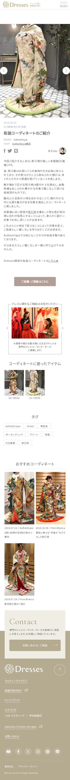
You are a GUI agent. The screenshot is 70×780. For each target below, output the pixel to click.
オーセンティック (14, 434)
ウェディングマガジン (16, 680)
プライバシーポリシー (28, 766)
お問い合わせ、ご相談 (35, 645)
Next (66, 71)
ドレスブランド (12, 700)
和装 (47, 434)
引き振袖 (10, 442)
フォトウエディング (14, 715)
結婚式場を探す (13, 690)
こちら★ (53, 261)
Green (30, 426)
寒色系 (44, 426)
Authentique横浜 (21, 143)
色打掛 (32, 212)
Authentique (20, 139)
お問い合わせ (12, 736)
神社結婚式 (35, 715)
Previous (3, 71)
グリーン (34, 434)
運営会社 (9, 766)
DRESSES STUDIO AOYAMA (21, 727)
